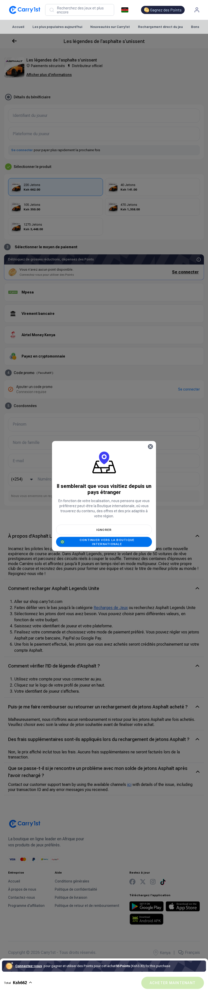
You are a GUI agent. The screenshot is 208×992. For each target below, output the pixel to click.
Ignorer (104, 530)
